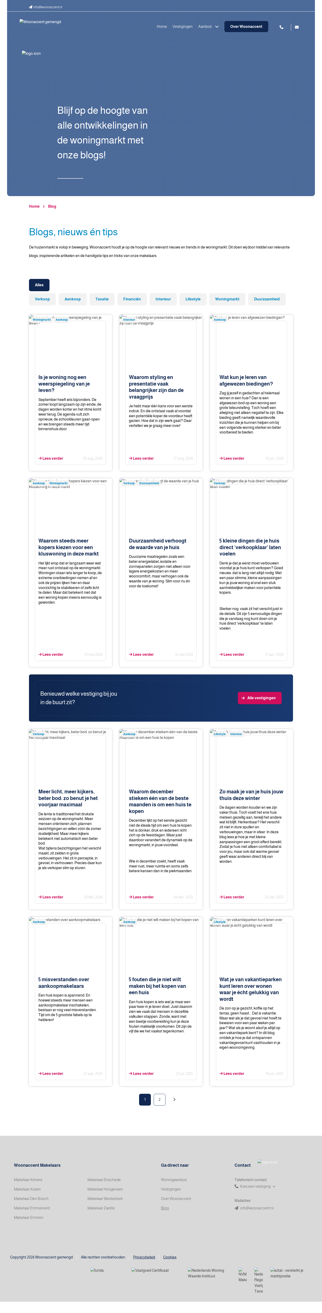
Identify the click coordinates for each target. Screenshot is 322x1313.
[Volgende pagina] (174, 1100)
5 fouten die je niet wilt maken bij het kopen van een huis (157, 985)
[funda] (107, 1273)
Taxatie (102, 299)
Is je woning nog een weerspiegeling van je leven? (64, 383)
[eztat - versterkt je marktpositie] (287, 1273)
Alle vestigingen (261, 698)
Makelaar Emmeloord (32, 1208)
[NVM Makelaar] (243, 1275)
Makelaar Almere (28, 1180)
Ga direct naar (175, 1165)
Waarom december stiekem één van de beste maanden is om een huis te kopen (160, 801)
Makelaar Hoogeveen (105, 1189)
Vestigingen (183, 27)
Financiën (132, 299)
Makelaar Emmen (28, 1218)
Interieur (163, 299)
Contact (243, 1165)
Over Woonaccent (246, 27)
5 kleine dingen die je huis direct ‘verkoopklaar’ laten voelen (250, 547)
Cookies (170, 1257)
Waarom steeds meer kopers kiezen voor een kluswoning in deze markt (68, 547)
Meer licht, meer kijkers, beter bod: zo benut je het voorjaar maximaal (68, 798)
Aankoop (73, 299)
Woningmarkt (227, 299)
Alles (39, 285)
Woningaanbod (173, 1180)
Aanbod (205, 27)
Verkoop (42, 299)
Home (162, 27)
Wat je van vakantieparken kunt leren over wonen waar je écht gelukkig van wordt (250, 989)
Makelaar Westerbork (105, 1199)
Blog (52, 206)
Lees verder (52, 458)
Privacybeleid (144, 1257)
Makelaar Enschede (104, 1180)
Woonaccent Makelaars (37, 1165)
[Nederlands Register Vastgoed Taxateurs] (258, 1281)
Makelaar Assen (27, 1189)
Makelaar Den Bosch (31, 1199)
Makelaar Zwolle (101, 1208)
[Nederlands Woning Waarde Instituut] (209, 1273)
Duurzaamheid (267, 299)
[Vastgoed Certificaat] (156, 1273)
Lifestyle (193, 299)
